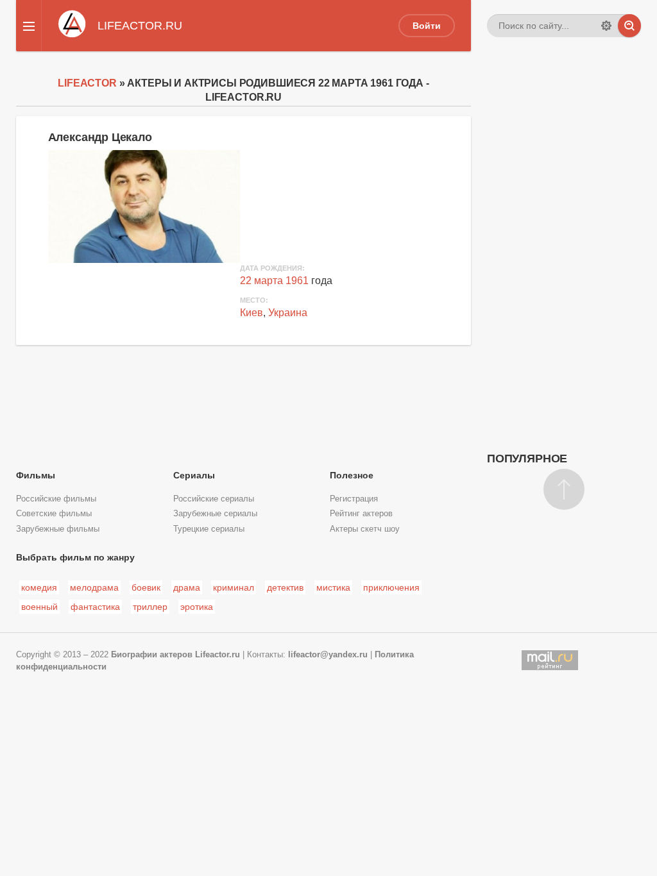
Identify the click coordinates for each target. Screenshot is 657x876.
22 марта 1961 (274, 280)
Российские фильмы (56, 498)
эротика (196, 607)
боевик (146, 587)
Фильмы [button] (35, 475)
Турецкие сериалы (208, 529)
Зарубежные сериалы (215, 513)
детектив (285, 587)
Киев (251, 312)
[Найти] (629, 25)
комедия (39, 587)
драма (186, 587)
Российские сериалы (213, 498)
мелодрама (94, 587)
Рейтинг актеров (361, 513)
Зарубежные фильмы (57, 529)
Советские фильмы (54, 513)
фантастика (95, 607)
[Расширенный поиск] (606, 25)
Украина (287, 312)
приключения (391, 587)
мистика (333, 587)
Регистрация (354, 498)
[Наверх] (563, 489)
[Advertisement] (564, 259)
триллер (150, 607)
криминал (233, 587)
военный (39, 607)
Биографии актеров (151, 654)
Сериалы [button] (194, 475)
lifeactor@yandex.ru (328, 654)
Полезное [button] (351, 475)
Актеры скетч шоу (365, 529)
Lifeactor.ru (217, 654)
